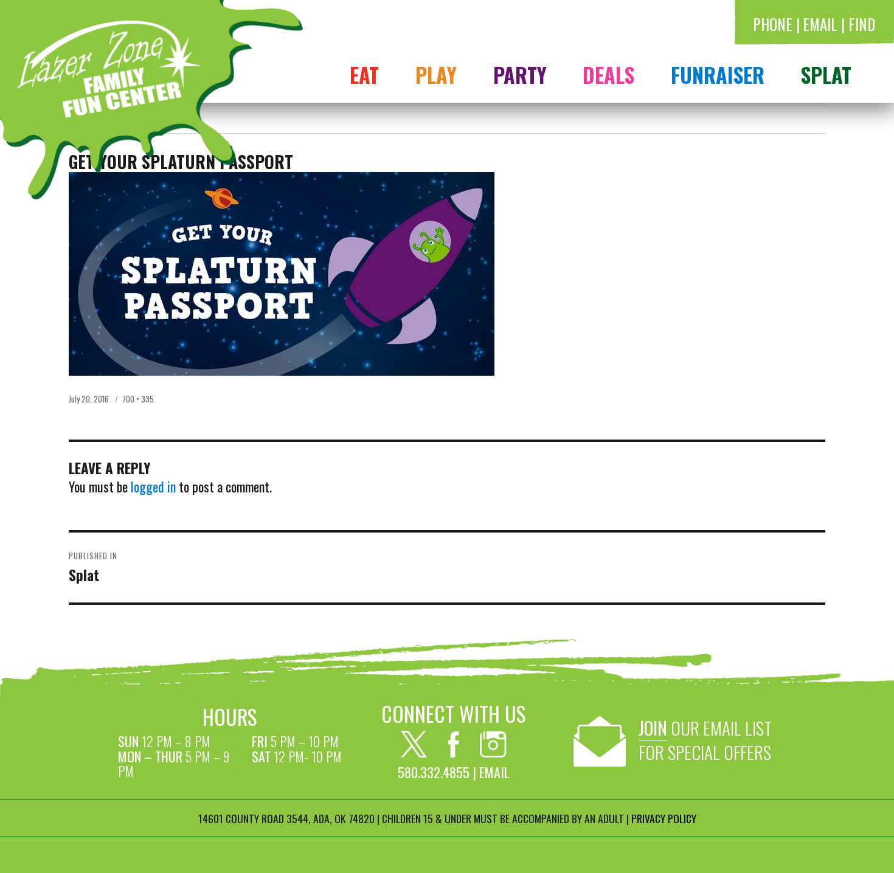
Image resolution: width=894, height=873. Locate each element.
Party (520, 74)
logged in (153, 486)
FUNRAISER (717, 74)
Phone (772, 24)
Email (820, 24)
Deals (608, 74)
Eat (364, 74)
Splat (826, 74)
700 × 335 (138, 399)
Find (861, 24)
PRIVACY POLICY (663, 818)
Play (436, 74)
